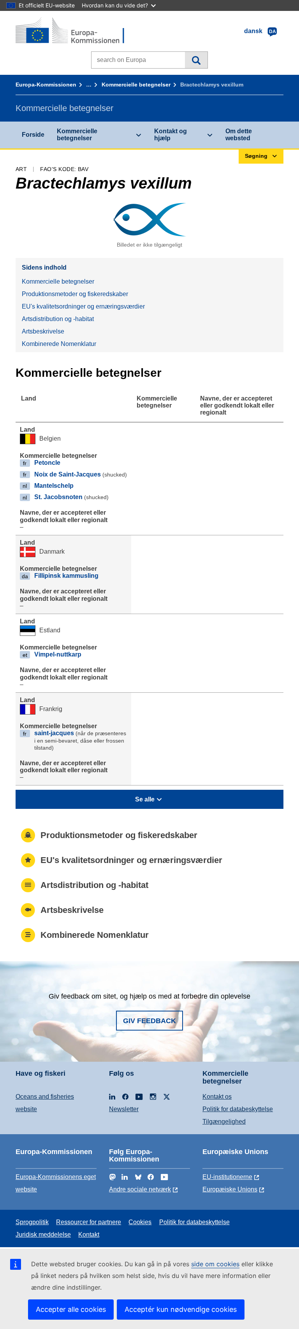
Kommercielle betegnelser (136, 84)
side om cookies (215, 1264)
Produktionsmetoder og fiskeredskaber (75, 294)
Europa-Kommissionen (46, 84)
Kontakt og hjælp (170, 134)
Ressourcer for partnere (88, 1222)
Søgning (196, 60)
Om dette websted (238, 134)
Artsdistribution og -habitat (58, 319)
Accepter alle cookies (71, 1309)
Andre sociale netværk (140, 1189)
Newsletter (124, 1109)
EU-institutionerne (227, 1177)
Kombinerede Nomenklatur (59, 344)
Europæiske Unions (229, 1189)
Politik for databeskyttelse (237, 1109)
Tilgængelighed (224, 1121)
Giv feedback (149, 1021)
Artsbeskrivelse (43, 331)
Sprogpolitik (32, 1222)
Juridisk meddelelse (43, 1234)
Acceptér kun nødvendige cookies (181, 1309)
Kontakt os (217, 1096)
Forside (33, 134)
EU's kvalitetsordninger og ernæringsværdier (83, 306)
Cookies (139, 1222)
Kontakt (88, 1234)
